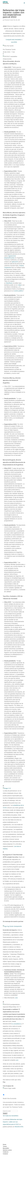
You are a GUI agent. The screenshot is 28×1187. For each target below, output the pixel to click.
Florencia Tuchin (9, 20)
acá (17, 1060)
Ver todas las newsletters (10, 1115)
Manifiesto (9, 283)
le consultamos (16, 1024)
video (19, 285)
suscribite (14, 42)
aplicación (15, 261)
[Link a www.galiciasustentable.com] (12, 926)
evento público (18, 291)
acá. (16, 998)
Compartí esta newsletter (14, 39)
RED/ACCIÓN (19, 1126)
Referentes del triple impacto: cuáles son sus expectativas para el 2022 (12, 1122)
